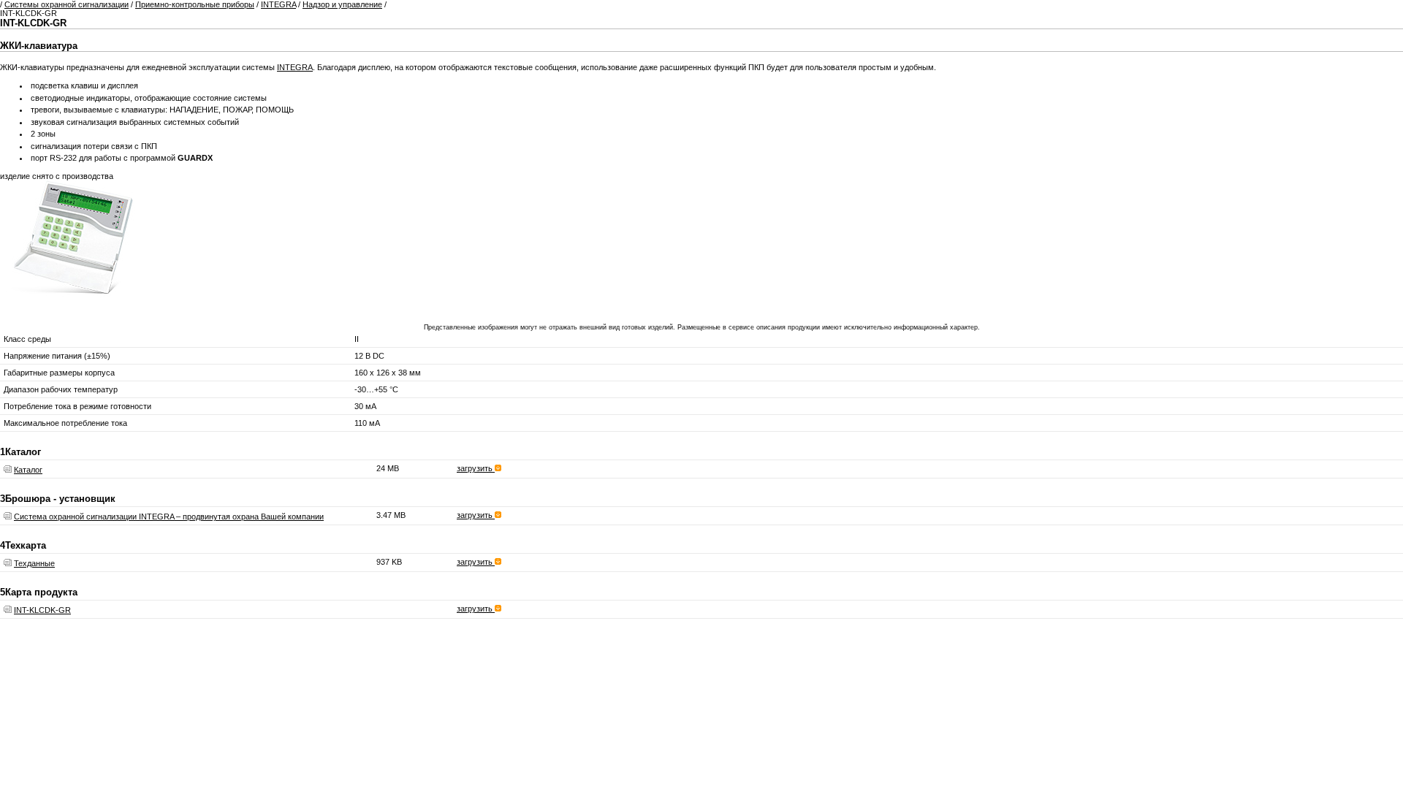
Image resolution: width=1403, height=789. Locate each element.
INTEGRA (278, 4)
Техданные (34, 563)
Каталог (28, 469)
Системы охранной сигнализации (66, 4)
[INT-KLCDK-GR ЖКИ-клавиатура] (73, 306)
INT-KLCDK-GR (42, 610)
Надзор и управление (342, 4)
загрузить (476, 468)
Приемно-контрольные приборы (194, 4)
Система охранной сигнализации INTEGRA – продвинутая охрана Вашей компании (169, 516)
